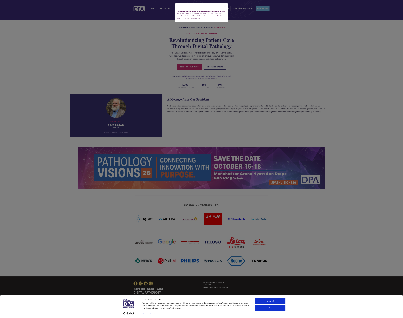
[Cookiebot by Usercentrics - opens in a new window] (128, 313)
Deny (270, 308)
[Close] (225, 5)
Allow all (270, 301)
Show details (147, 314)
